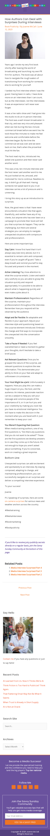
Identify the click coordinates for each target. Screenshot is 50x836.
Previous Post (25, 587)
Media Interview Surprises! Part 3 (26, 571)
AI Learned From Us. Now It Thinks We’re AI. (23, 681)
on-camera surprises (14, 501)
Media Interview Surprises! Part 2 (26, 574)
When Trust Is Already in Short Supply (20, 702)
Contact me (8, 658)
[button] (25, 10)
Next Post (24, 594)
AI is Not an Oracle (11, 706)
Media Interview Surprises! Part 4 (26, 567)
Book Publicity (11, 26)
